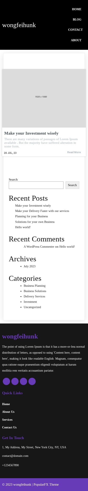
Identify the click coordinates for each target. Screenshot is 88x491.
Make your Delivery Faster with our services (42, 211)
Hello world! (23, 227)
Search (13, 179)
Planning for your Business (31, 216)
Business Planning (34, 285)
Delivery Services (34, 296)
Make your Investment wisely (33, 205)
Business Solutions (35, 291)
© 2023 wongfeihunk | (18, 484)
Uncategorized (32, 307)
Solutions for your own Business (34, 221)
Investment (30, 301)
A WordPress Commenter (39, 246)
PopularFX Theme (46, 484)
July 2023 (29, 266)
